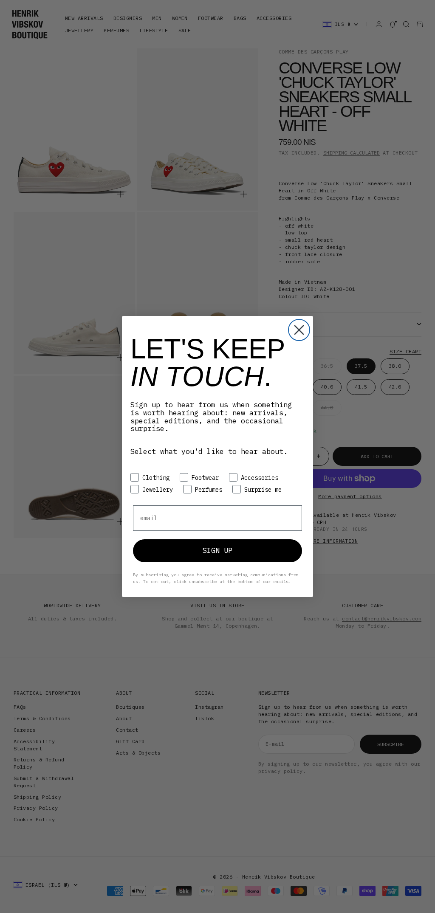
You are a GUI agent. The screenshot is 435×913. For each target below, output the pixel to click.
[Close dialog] (299, 330)
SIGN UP (217, 550)
